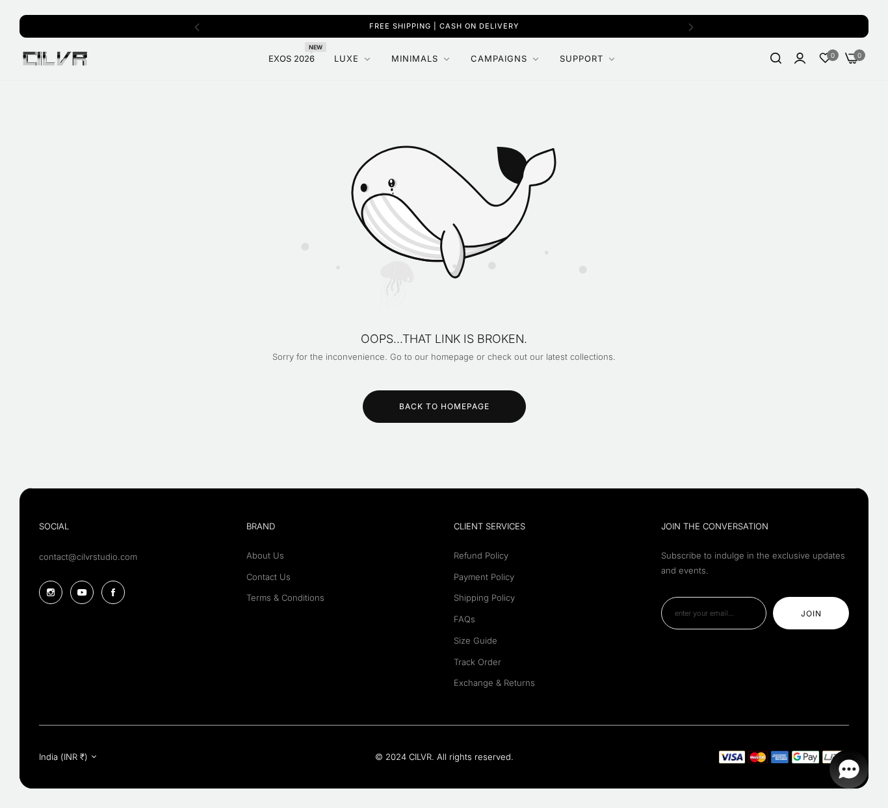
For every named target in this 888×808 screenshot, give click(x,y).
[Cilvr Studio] (55, 58)
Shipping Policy (484, 597)
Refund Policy (481, 555)
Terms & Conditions (285, 597)
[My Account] (799, 58)
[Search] (775, 58)
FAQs (464, 619)
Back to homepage (444, 406)
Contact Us (268, 577)
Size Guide (475, 640)
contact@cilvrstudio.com (88, 556)
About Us (265, 555)
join (811, 613)
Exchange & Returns (494, 682)
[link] (588, 59)
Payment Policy (484, 577)
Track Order (477, 662)
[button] (197, 26)
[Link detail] (50, 592)
